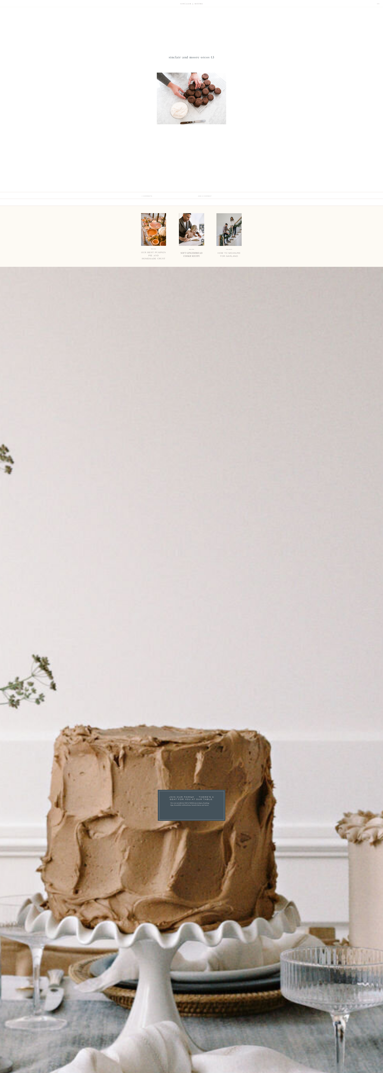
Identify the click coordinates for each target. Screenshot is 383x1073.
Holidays (229, 249)
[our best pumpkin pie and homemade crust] (153, 229)
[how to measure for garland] (229, 229)
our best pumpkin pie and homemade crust (153, 255)
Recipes (191, 249)
